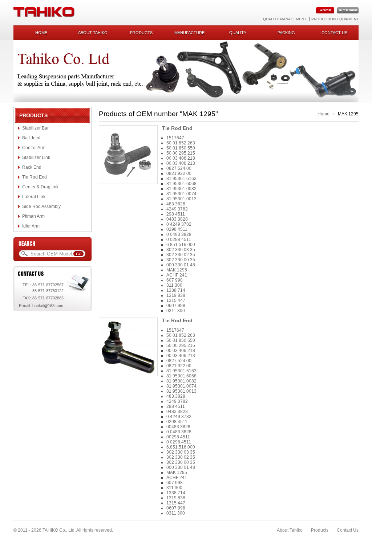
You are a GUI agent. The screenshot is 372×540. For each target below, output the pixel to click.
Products (141, 32)
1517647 (175, 137)
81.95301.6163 (181, 178)
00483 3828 (178, 426)
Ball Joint (31, 137)
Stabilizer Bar (35, 128)
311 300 (174, 285)
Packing (286, 32)
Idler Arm (31, 226)
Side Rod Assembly (41, 206)
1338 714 (175, 290)
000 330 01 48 (180, 264)
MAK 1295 (176, 270)
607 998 (174, 280)
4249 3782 (177, 209)
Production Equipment (335, 19)
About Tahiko (93, 32)
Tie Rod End (34, 177)
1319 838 (175, 295)
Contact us (334, 32)
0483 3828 (177, 219)
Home (41, 32)
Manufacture (189, 32)
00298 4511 (178, 436)
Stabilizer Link (36, 157)
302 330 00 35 (180, 259)
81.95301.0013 (181, 198)
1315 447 (175, 300)
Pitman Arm (33, 216)
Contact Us (348, 530)
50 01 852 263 (180, 143)
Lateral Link (33, 196)
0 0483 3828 (178, 234)
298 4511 (175, 214)
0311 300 (175, 310)
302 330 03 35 (180, 249)
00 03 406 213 (180, 163)
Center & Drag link (40, 186)
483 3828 (175, 203)
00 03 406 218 (180, 158)
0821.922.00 (178, 173)
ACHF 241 (176, 275)
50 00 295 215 (180, 153)
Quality (237, 32)
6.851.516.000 (180, 244)
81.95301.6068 (181, 183)
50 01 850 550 (180, 148)
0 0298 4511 (178, 239)
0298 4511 (176, 229)
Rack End (31, 167)
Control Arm (33, 147)
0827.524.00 (178, 168)
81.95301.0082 (181, 188)
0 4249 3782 (178, 224)
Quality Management (284, 19)
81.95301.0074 (181, 193)
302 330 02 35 (180, 254)
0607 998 (175, 305)
